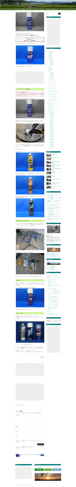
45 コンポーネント (50, 99)
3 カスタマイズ (49, 79)
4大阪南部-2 (51, 64)
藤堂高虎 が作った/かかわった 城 (52, 307)
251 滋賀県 (50, 113)
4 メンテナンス (49, 90)
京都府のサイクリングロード (52, 279)
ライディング (49, 9)
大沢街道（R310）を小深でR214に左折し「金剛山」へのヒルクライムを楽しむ (56, 166)
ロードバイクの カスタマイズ (51, 288)
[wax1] (30, 342)
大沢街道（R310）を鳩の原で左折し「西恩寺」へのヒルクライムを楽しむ (56, 169)
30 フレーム (50, 80)
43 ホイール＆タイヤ (51, 96)
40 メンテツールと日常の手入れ (52, 91)
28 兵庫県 (49, 66)
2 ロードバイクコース (50, 51)
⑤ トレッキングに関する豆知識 (50, 269)
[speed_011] (30, 171)
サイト (17, 436)
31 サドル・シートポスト (51, 82)
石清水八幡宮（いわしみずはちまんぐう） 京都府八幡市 (56, 183)
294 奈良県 (50, 144)
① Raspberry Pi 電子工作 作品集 (50, 252)
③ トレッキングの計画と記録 (50, 267)
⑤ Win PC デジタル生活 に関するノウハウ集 (52, 256)
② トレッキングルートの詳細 (50, 266)
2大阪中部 (50, 61)
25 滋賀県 (49, 55)
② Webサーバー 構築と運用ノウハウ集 (51, 253)
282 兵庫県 (50, 125)
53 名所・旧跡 (50, 130)
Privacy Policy (48, 467)
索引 (54, 9)
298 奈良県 (50, 75)
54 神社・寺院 (50, 138)
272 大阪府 (50, 124)
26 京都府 (49, 57)
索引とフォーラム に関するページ (52, 299)
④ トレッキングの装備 (49, 268)
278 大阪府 (50, 74)
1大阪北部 (50, 60)
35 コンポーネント (50, 88)
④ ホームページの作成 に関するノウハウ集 (52, 255)
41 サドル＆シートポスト (51, 93)
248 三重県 (50, 72)
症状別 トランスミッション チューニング (54, 294)
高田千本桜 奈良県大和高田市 (55, 157)
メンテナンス (43, 9)
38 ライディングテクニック (52, 107)
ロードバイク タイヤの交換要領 (52, 293)
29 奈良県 (49, 68)
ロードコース (30, 9)
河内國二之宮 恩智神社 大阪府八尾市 (55, 186)
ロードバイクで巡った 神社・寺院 (53, 305)
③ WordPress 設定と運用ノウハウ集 (51, 254)
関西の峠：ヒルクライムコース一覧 (53, 284)
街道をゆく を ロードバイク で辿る (52, 275)
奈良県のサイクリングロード (52, 282)
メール (17, 431)
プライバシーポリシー (50, 312)
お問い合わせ (49, 310)
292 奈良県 (50, 127)
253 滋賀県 (50, 133)
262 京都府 (50, 122)
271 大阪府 (50, 116)
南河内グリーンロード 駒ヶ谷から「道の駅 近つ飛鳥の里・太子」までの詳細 (56, 162)
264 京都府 (50, 141)
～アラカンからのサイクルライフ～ (34, 3)
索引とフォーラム (49, 110)
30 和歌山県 (50, 69)
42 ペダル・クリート (51, 94)
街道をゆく (23, 9)
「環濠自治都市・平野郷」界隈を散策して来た (53, 218)
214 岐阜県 (50, 139)
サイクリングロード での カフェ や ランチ (54, 302)
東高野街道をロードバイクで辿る (51, 200)
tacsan (58, 200)
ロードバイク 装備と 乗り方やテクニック (53, 296)
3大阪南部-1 (51, 63)
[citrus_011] (30, 194)
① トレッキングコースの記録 (50, 265)
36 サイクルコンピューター (52, 104)
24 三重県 (49, 54)
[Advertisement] (30, 77)
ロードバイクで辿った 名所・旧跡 (53, 304)
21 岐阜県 (49, 52)
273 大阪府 (50, 135)
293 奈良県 (50, 136)
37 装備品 (49, 105)
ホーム (19, 9)
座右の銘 (52, 175)
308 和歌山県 (51, 77)
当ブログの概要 (39, 467)
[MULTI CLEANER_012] (30, 142)
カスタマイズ (36, 9)
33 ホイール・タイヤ (51, 85)
